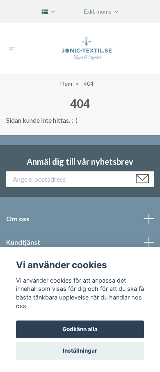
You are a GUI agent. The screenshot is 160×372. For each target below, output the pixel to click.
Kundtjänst (23, 242)
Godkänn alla (80, 329)
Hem (66, 83)
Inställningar (80, 350)
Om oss (18, 218)
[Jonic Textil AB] (86, 49)
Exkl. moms (98, 11)
